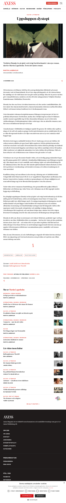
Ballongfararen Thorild (17, 266)
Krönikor (15, 8)
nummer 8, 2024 (34, 274)
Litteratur (35, 14)
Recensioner (30, 8)
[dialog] (33, 492)
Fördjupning (47, 8)
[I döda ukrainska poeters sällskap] (33, 390)
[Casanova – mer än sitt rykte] (33, 322)
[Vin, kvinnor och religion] (33, 398)
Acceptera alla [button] (27, 496)
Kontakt (6, 437)
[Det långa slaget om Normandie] (33, 331)
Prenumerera (52, 3)
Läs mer (51, 488)
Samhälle (6, 8)
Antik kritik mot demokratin (19, 263)
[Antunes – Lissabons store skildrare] (33, 381)
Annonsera (7, 440)
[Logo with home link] (33, 417)
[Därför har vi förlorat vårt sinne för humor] (33, 304)
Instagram (7, 480)
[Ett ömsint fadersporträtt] (33, 363)
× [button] (64, 483)
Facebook (6, 476)
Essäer (39, 8)
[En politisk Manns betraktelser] (33, 372)
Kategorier (7, 449)
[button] (33, 500)
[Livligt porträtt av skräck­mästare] (33, 296)
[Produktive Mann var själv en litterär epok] (33, 313)
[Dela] (62, 81)
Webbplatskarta (9, 446)
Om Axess (6, 434)
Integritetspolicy (9, 442)
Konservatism (8, 255)
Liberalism (19, 255)
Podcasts (57, 8)
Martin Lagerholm (10, 70)
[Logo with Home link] (9, 3)
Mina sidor (7, 464)
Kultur (22, 8)
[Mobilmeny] (61, 3)
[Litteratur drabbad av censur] (33, 339)
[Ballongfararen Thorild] (33, 354)
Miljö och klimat (30, 255)
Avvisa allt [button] (40, 496)
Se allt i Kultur (32, 404)
